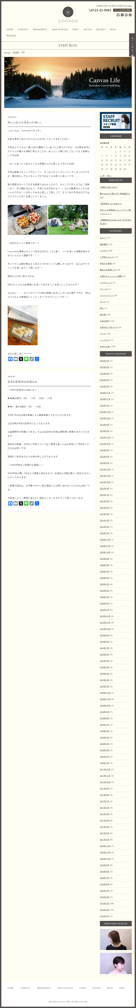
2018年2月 (104, 757)
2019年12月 (105, 616)
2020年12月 (105, 540)
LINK (122, 988)
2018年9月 (104, 712)
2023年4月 (104, 425)
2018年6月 (104, 731)
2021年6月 (104, 501)
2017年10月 (105, 782)
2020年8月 (104, 565)
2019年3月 (104, 674)
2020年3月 (104, 597)
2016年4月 (104, 897)
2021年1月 (104, 533)
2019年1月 (104, 686)
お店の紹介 (105, 321)
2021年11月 (105, 476)
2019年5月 (104, 661)
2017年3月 (104, 827)
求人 (102, 308)
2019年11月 (105, 623)
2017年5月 (104, 814)
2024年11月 (105, 399)
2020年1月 (104, 610)
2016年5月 (104, 891)
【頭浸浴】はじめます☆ (111, 204)
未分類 (103, 315)
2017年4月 (104, 821)
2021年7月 (104, 495)
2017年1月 (104, 840)
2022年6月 (104, 457)
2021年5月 (104, 508)
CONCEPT (23, 29)
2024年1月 (104, 406)
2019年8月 (104, 642)
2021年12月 (105, 469)
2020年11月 (105, 546)
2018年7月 (104, 725)
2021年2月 (104, 527)
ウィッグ (104, 289)
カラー (103, 238)
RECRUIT (101, 29)
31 (125, 169)
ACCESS (88, 29)
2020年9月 (104, 559)
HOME (10, 29)
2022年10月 (105, 444)
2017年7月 (104, 801)
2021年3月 (104, 520)
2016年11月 (105, 852)
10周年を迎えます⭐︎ (108, 187)
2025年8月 (104, 374)
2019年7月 (104, 648)
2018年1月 (104, 763)
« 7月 (102, 176)
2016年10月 (105, 859)
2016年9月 (104, 865)
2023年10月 (105, 418)
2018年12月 (105, 693)
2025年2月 (104, 386)
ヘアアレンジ (106, 283)
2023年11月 (105, 412)
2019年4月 (104, 667)
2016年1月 (104, 916)
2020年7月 (104, 572)
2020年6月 (104, 578)
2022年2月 (104, 463)
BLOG (113, 29)
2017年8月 (104, 795)
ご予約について (107, 257)
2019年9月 (104, 635)
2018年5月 (104, 738)
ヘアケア (104, 251)
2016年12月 (105, 846)
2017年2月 (104, 833)
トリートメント (107, 295)
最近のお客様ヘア (108, 270)
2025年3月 (104, 380)
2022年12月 (105, 437)
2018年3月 (104, 750)
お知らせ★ (105, 347)
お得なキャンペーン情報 (111, 276)
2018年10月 (105, 706)
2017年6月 (104, 808)
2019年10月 (105, 629)
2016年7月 (104, 878)
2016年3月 (104, 904)
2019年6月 (104, 655)
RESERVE (11, 35)
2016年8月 (104, 872)
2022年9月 (104, 450)
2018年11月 (105, 699)
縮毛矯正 (104, 244)
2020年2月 (104, 603)
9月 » (109, 176)
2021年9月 (104, 489)
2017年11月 (105, 776)
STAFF (75, 29)
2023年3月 (104, 431)
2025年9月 (104, 367)
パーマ (103, 334)
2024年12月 (105, 393)
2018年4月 (104, 744)
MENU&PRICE (40, 29)
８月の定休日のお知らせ (22, 381)
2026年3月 (104, 361)
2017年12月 (105, 769)
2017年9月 (104, 789)
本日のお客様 (106, 264)
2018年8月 (104, 718)
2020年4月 (104, 591)
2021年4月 (104, 514)
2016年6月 (104, 884)
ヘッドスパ (105, 340)
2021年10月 (105, 482)
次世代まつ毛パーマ (109, 327)
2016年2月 (104, 910)
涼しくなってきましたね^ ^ (24, 122)
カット (103, 302)
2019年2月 (104, 680)
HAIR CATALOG (60, 29)
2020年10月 (105, 552)
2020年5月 (104, 584)
